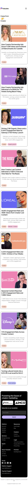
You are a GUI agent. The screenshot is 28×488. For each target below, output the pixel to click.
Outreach (4, 428)
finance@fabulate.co (6, 473)
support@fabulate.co (6, 468)
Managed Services (6, 438)
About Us (4, 451)
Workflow (4, 430)
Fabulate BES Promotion (19, 443)
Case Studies (17, 426)
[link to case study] (14, 44)
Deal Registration (17, 451)
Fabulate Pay (16, 436)
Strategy (4, 439)
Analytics (4, 432)
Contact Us (4, 455)
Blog (15, 428)
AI (2, 445)
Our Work (4, 453)
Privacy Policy (17, 445)
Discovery (4, 426)
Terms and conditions (18, 442)
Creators (16, 434)
